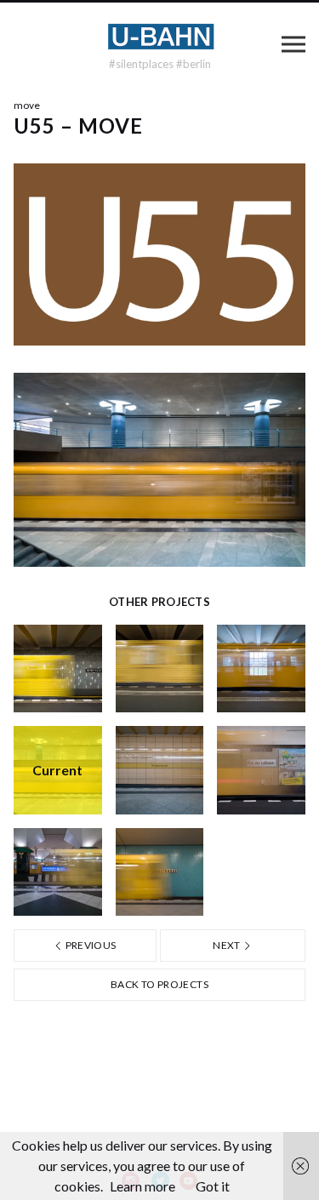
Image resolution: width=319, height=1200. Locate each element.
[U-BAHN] (160, 37)
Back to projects (159, 984)
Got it (213, 1186)
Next (227, 945)
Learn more (142, 1186)
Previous (89, 945)
